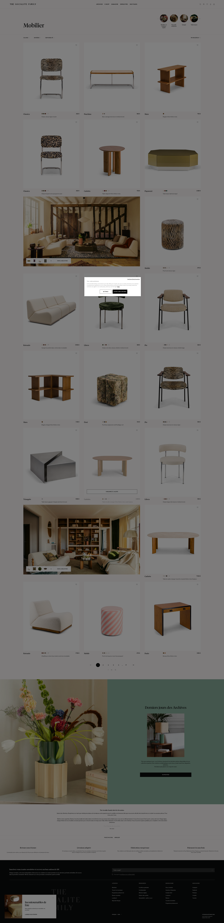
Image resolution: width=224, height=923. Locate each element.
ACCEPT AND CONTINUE (120, 291)
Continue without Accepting (133, 279)
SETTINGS (105, 291)
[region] (112, 286)
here (118, 286)
